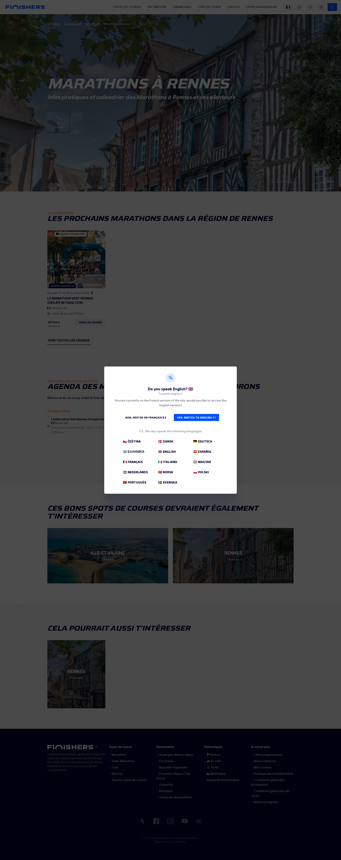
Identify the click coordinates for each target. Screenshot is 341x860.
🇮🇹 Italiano (167, 461)
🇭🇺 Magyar (202, 461)
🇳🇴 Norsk (165, 472)
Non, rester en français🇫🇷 (145, 417)
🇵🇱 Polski (201, 472)
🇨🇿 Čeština (132, 441)
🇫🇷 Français (133, 461)
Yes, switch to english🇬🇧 (196, 417)
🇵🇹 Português (134, 482)
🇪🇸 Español (202, 451)
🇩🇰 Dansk (165, 441)
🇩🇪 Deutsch (202, 441)
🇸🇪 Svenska (167, 482)
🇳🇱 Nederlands (135, 472)
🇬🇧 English (167, 451)
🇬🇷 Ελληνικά (133, 451)
